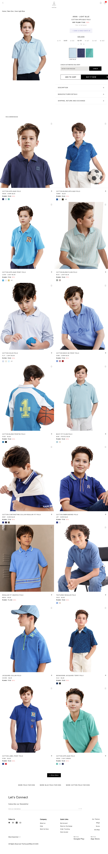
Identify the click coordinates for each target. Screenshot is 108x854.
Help (41, 826)
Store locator (64, 832)
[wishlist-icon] (101, 3)
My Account (64, 823)
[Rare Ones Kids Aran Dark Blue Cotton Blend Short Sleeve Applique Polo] (81, 53)
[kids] (54, 5)
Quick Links (64, 819)
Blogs (98, 823)
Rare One (10, 11)
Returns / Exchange (66, 826)
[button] (52, 124)
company (43, 819)
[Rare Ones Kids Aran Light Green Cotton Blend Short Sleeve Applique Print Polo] (89, 53)
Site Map (97, 829)
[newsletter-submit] (80, 808)
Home (4, 11)
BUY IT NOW (91, 77)
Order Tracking (65, 829)
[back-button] (3, 3)
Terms (98, 826)
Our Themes (96, 819)
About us (42, 823)
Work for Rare (44, 829)
